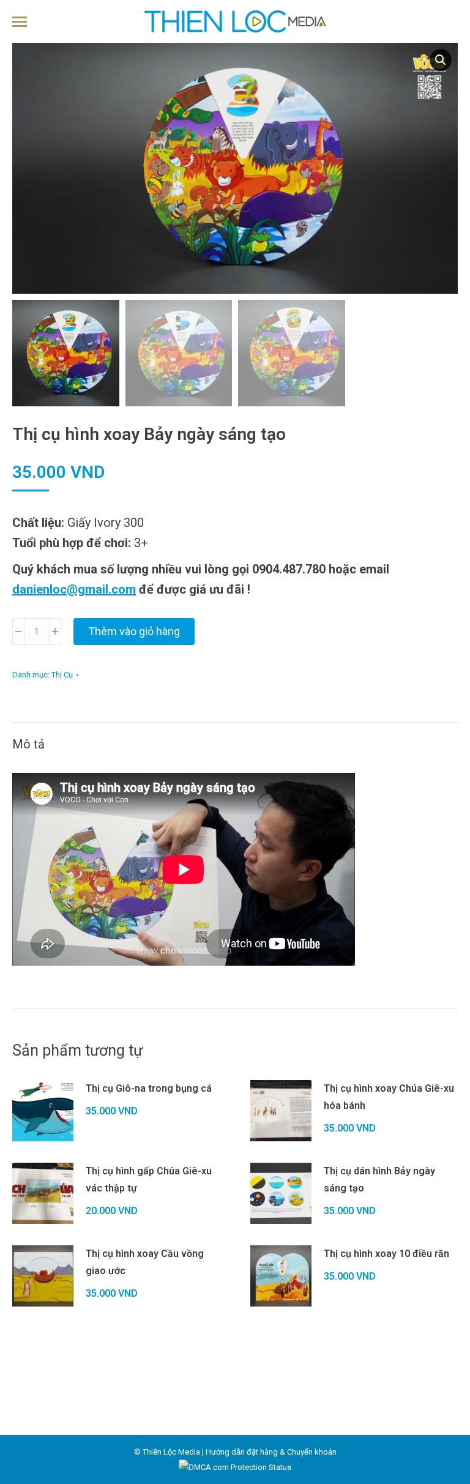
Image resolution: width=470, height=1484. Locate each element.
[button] (441, 60)
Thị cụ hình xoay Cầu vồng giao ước (145, 1262)
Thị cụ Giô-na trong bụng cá (149, 1088)
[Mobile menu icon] (19, 22)
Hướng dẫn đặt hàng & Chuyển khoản (271, 1451)
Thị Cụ (62, 674)
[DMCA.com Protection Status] (235, 1467)
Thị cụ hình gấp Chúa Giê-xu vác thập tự (149, 1179)
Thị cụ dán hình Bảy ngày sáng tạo (379, 1179)
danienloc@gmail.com (74, 589)
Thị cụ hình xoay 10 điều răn (386, 1253)
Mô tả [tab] (28, 744)
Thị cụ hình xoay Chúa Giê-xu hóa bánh (389, 1097)
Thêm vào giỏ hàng (134, 631)
